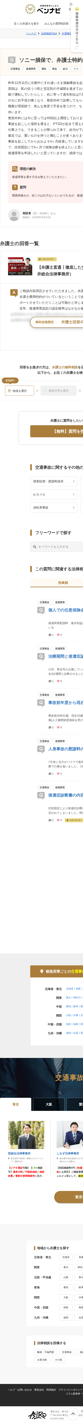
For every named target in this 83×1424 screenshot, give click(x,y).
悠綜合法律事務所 (19, 1153)
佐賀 (75, 1033)
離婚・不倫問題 (45, 1352)
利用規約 (51, 1389)
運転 (44, 68)
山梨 (65, 1277)
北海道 (69, 989)
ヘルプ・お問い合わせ (20, 1389)
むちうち (39, 494)
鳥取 (68, 1024)
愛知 (68, 1006)
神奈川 (77, 997)
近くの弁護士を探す (26, 23)
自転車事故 (40, 507)
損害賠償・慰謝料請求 (48, 481)
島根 (75, 1024)
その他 (58, 1359)
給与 (65, 68)
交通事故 (15, 68)
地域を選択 (19, 390)
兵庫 (75, 1015)
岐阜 (75, 1006)
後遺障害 (31, 68)
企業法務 (42, 1359)
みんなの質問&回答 (56, 23)
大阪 (68, 1015)
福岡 (68, 1033)
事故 (54, 68)
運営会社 (39, 1389)
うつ (76, 68)
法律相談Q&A (49, 33)
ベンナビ (31, 33)
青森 (78, 989)
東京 (68, 997)
